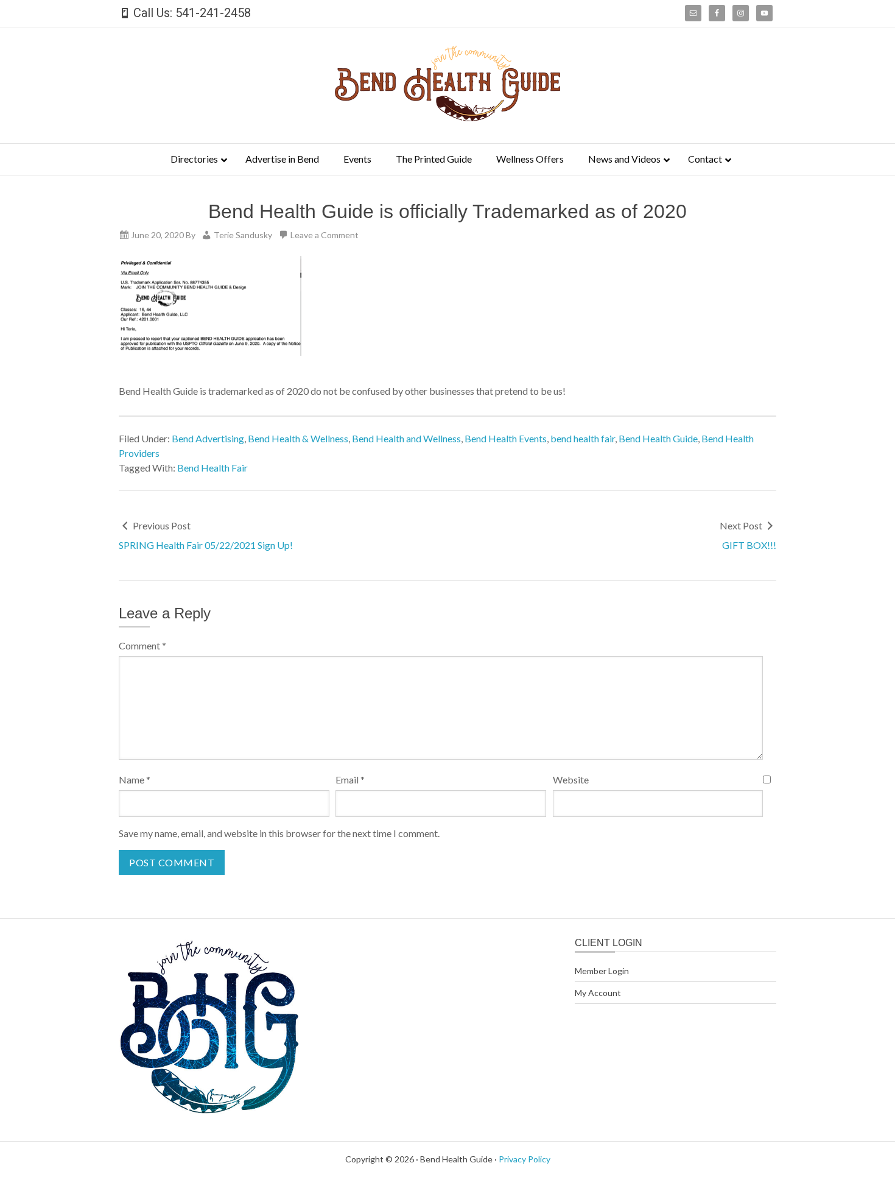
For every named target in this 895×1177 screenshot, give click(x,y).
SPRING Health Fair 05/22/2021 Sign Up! (206, 545)
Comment (142, 645)
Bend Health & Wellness (298, 438)
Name (134, 779)
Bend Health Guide (658, 438)
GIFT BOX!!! (749, 545)
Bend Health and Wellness (406, 438)
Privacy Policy (524, 1159)
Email (350, 779)
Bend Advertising (208, 438)
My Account (598, 993)
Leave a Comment (324, 235)
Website (571, 779)
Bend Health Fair (212, 467)
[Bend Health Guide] (447, 117)
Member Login (602, 971)
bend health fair (582, 438)
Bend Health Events (506, 438)
